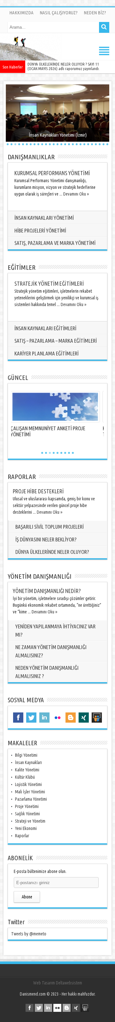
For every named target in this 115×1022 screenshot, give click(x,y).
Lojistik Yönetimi (28, 784)
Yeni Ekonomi (26, 828)
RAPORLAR (22, 476)
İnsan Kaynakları (28, 762)
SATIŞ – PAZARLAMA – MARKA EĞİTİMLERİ (55, 341)
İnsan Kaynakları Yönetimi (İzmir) (58, 135)
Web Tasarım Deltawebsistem (57, 982)
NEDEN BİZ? (95, 12)
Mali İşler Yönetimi (30, 791)
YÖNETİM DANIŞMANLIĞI (40, 576)
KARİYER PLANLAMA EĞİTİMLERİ (46, 353)
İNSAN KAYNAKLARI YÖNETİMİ (44, 218)
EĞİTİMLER (21, 267)
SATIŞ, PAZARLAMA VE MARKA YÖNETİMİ (55, 243)
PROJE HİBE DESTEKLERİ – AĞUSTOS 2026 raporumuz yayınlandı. (68, 66)
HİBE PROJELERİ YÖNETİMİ (40, 230)
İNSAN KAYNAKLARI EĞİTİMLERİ (45, 328)
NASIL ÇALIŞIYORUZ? (59, 12)
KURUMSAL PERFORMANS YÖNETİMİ (52, 173)
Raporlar (22, 835)
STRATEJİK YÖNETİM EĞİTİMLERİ (49, 284)
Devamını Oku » (76, 194)
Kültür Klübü (25, 777)
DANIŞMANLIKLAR (31, 157)
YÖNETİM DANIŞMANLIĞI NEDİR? (47, 591)
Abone (27, 896)
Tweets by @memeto (28, 933)
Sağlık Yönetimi (27, 813)
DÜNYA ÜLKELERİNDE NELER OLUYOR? (52, 552)
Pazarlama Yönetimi (31, 799)
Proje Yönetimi (27, 806)
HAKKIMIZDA (21, 12)
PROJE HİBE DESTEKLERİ (38, 491)
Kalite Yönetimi (27, 769)
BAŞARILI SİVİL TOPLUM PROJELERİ (49, 527)
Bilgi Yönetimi (26, 755)
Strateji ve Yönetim (30, 821)
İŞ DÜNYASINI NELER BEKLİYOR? (46, 539)
